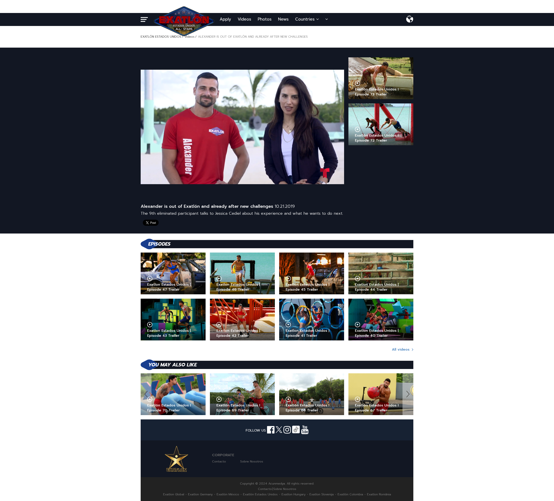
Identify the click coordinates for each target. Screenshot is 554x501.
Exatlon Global (173, 494)
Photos (265, 19)
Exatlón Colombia (350, 494)
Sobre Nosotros (251, 461)
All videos (401, 349)
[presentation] (146, 394)
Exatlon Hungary (294, 494)
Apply (225, 19)
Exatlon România (379, 494)
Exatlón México (228, 494)
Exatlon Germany (200, 494)
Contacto (219, 461)
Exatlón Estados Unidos (260, 494)
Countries (305, 19)
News (283, 19)
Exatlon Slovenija (321, 494)
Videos (244, 19)
